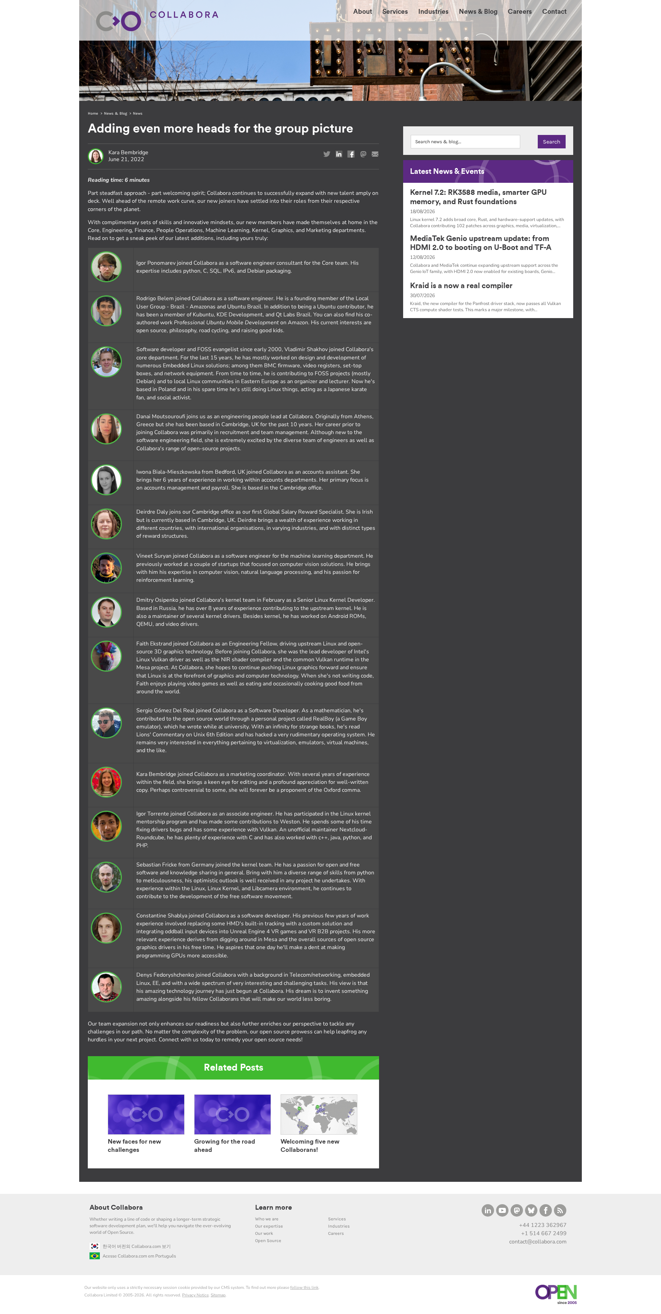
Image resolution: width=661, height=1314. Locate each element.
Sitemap (218, 1295)
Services (337, 1218)
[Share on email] (375, 154)
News (138, 113)
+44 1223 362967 (543, 1225)
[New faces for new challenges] (146, 1134)
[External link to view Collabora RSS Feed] (560, 1210)
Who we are (267, 1218)
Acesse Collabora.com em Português (139, 1256)
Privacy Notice (195, 1295)
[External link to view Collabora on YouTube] (502, 1210)
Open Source (268, 1240)
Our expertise (269, 1226)
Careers (336, 1233)
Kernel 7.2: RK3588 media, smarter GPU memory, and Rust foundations (478, 197)
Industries (339, 1226)
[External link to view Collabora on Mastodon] (517, 1210)
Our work (264, 1233)
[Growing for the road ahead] (232, 1134)
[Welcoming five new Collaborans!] (319, 1134)
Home (93, 113)
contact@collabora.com (538, 1241)
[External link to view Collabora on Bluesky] (531, 1210)
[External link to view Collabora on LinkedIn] (488, 1210)
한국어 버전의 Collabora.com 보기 (137, 1246)
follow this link (304, 1287)
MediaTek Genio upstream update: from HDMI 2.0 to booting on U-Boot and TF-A (481, 243)
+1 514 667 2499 (544, 1233)
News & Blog (115, 113)
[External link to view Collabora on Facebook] (545, 1210)
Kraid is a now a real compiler (461, 286)
